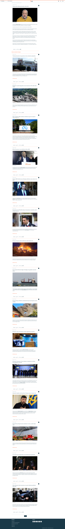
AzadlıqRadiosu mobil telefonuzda (15, 522)
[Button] (14, 49)
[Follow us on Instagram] (34, 521)
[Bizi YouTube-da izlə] (59, 1)
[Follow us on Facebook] (33, 521)
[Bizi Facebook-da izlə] (63, 1)
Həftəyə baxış (13, 526)
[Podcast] (41, 521)
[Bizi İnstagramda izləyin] (61, 1)
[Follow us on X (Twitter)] (36, 521)
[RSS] (39, 521)
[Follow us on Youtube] (38, 521)
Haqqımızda (13, 521)
